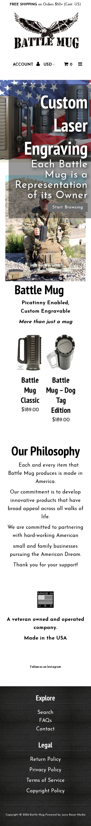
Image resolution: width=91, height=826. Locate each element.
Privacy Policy (45, 770)
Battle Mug (37, 814)
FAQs (45, 720)
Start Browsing (45, 265)
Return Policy (45, 759)
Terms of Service (45, 780)
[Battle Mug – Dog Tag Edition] (61, 352)
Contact (45, 729)
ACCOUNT (24, 65)
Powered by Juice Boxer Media (65, 814)
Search (45, 712)
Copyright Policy (45, 791)
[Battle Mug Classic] (30, 352)
